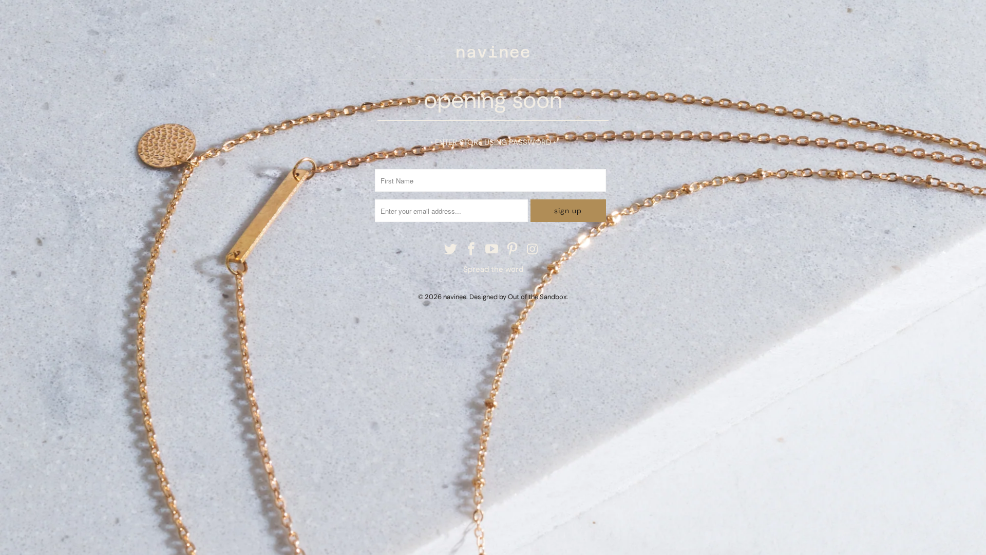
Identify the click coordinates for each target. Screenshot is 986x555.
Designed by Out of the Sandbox (517, 296)
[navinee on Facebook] (471, 250)
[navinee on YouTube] (492, 250)
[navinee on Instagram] (533, 250)
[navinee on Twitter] (451, 250)
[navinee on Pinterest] (512, 250)
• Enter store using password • (493, 142)
